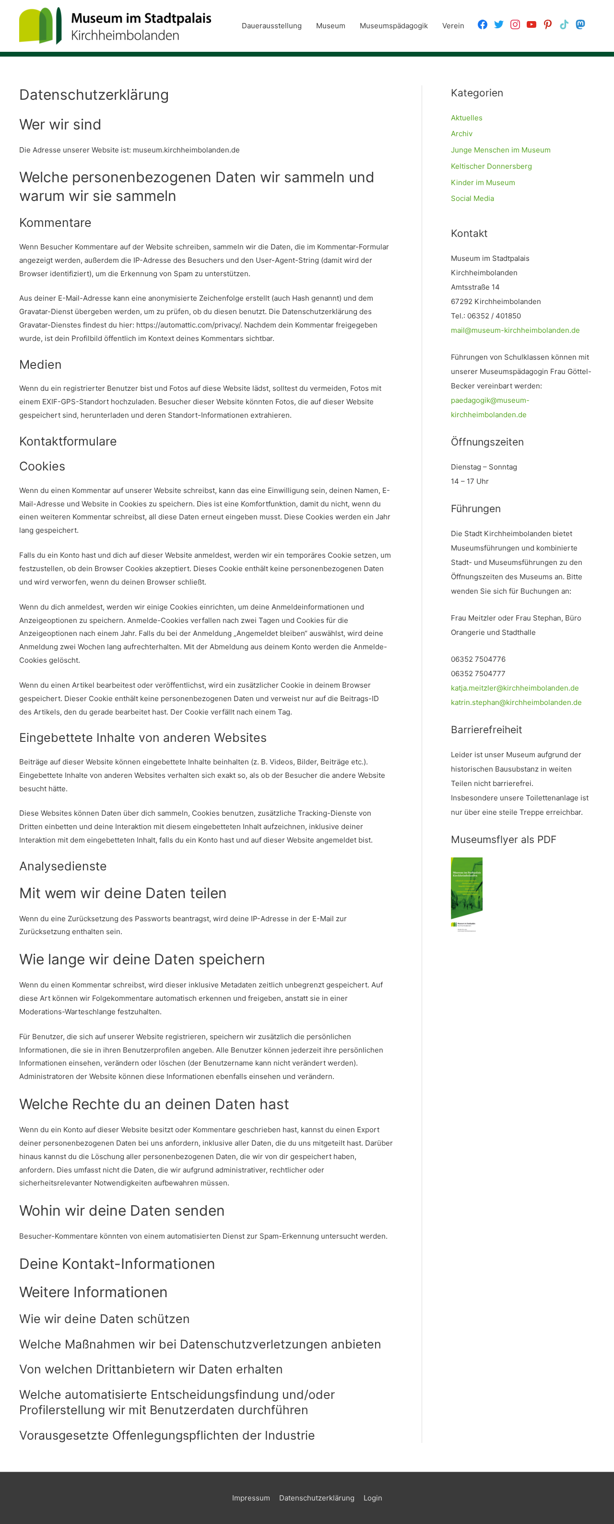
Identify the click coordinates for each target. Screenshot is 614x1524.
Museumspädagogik (394, 25)
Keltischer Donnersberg (491, 166)
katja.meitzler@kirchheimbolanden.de (515, 687)
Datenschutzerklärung (316, 1497)
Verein (453, 25)
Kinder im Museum (483, 182)
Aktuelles (467, 117)
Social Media (472, 198)
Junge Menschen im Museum (501, 149)
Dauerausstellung (272, 25)
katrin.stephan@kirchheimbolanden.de (516, 702)
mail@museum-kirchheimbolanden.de (515, 330)
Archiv (461, 133)
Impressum (251, 1497)
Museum (330, 25)
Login (373, 1497)
